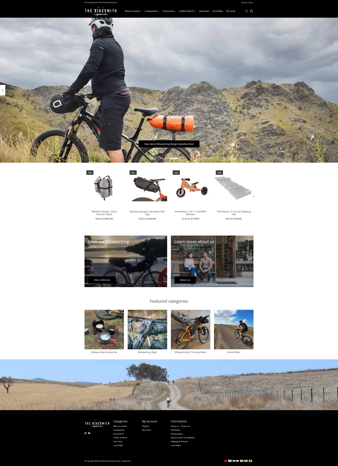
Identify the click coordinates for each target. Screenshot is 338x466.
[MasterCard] (225, 461)
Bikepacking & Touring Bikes (190, 352)
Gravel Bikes (233, 352)
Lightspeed (135, 461)
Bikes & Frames (120, 426)
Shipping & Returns (179, 441)
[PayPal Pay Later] (250, 461)
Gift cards (230, 11)
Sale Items (204, 11)
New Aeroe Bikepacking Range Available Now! (169, 143)
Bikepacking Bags (147, 352)
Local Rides (217, 11)
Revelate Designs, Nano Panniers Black (104, 213)
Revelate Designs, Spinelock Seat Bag (147, 213)
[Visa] (230, 461)
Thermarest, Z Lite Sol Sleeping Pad (234, 213)
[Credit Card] (241, 461)
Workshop (175, 430)
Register (145, 426)
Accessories (118, 433)
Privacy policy (177, 433)
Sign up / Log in (247, 2)
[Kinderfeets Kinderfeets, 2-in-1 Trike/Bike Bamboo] (190, 188)
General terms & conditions (183, 437)
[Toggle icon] (246, 11)
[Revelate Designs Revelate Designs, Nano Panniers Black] (104, 188)
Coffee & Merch (120, 437)
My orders (146, 430)
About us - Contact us (180, 426)
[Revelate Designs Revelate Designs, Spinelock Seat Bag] (147, 188)
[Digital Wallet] (236, 461)
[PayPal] (246, 461)
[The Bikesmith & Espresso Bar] (100, 11)
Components (119, 430)
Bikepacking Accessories (104, 352)
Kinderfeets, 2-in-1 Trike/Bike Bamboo (190, 213)
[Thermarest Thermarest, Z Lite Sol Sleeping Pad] (233, 188)
